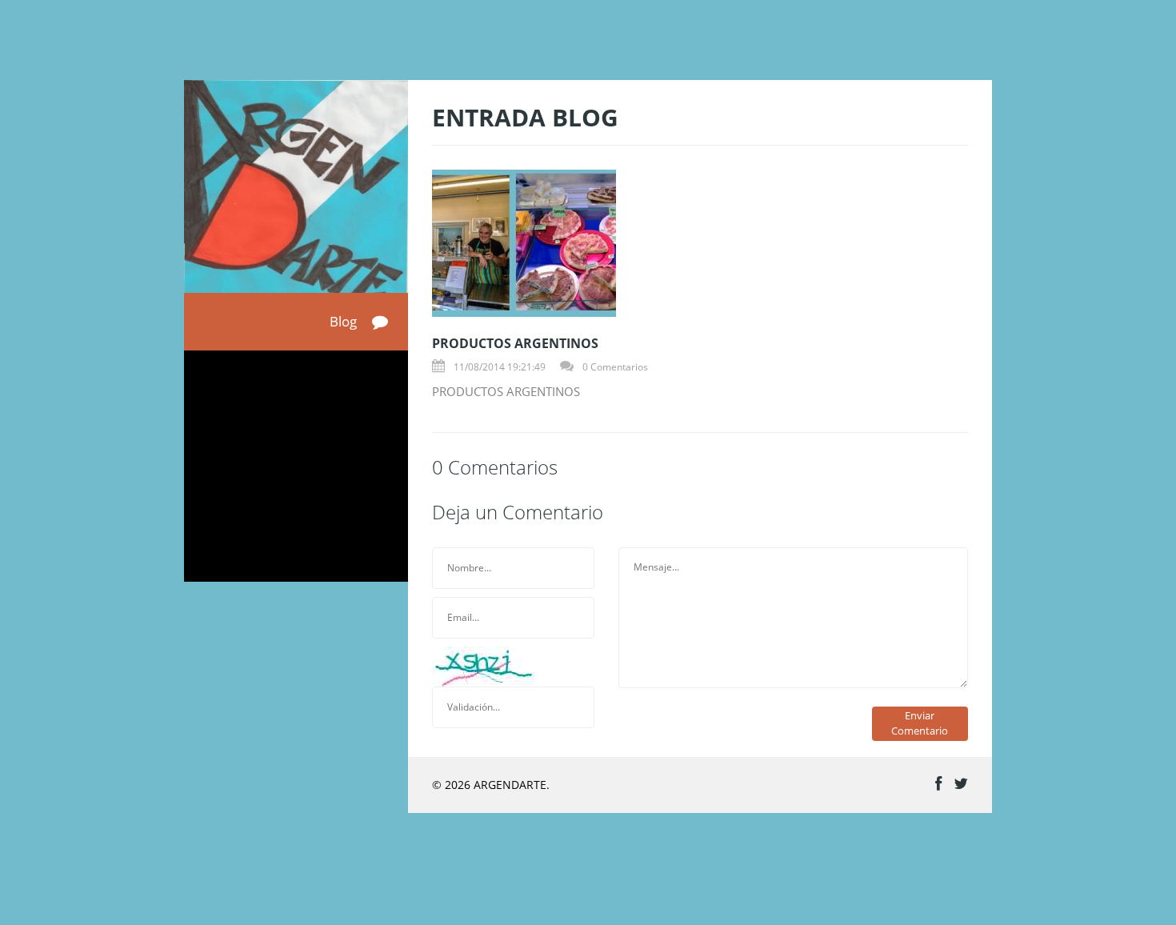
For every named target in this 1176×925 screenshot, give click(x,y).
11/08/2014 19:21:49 (500, 367)
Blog (345, 321)
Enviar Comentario (919, 723)
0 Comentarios (615, 367)
